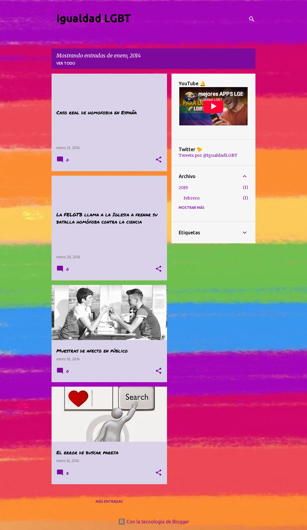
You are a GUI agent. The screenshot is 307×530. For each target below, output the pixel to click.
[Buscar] (251, 19)
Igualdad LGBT (93, 18)
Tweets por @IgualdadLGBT (208, 155)
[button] (158, 160)
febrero (191, 198)
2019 (183, 187)
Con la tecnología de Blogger (157, 521)
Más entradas (109, 501)
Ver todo (65, 63)
